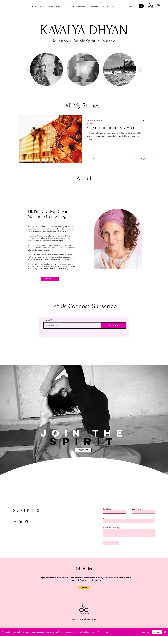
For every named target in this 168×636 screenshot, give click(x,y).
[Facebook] (26, 521)
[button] (46, 69)
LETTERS (89, 124)
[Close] (165, 632)
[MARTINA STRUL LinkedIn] (90, 568)
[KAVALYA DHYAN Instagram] (78, 568)
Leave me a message (111, 528)
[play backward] (28, 69)
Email (48, 320)
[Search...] (141, 6)
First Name (107, 509)
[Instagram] (157, 5)
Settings (145, 632)
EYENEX (81, 619)
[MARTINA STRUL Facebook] (84, 568)
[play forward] (140, 69)
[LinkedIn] (21, 521)
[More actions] (144, 120)
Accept (157, 632)
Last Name (136, 509)
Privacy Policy (103, 632)
